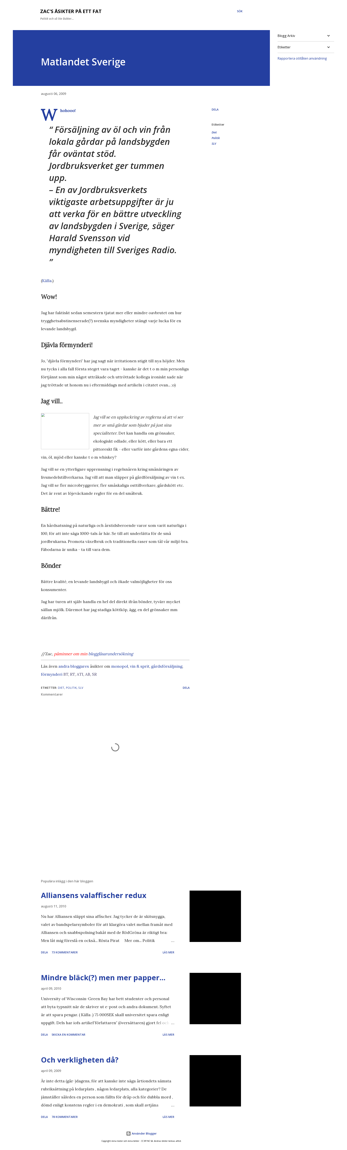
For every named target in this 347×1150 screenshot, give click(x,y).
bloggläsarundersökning (110, 653)
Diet (214, 132)
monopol (119, 666)
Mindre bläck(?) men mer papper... (103, 977)
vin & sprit (139, 666)
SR (94, 674)
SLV (214, 143)
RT (72, 674)
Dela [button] (215, 109)
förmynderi (51, 674)
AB (87, 674)
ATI (80, 674)
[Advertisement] (109, 829)
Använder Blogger (144, 1133)
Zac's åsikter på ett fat (71, 11)
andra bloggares (73, 666)
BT (65, 674)
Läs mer (168, 952)
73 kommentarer (65, 952)
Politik (216, 138)
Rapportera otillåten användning (302, 58)
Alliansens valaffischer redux (93, 895)
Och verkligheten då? (79, 1060)
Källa (47, 280)
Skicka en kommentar (68, 1034)
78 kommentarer (65, 1117)
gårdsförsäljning (166, 666)
